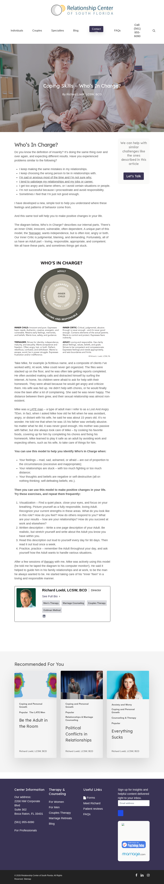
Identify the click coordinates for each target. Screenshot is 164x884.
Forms (91, 797)
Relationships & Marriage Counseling (79, 718)
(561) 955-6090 (137, 32)
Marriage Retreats (60, 818)
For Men (54, 807)
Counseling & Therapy (124, 718)
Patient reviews (93, 808)
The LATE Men (37, 712)
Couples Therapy (60, 812)
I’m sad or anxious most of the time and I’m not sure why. (55, 177)
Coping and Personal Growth (30, 705)
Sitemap (27, 879)
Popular (23, 712)
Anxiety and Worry (122, 704)
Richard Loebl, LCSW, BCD (84, 94)
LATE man (36, 409)
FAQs (86, 814)
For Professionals (25, 830)
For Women (56, 801)
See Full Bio (50, 596)
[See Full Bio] (60, 596)
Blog (52, 823)
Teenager (35, 233)
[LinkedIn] (44, 617)
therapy (49, 561)
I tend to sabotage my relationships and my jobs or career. (56, 181)
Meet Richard (91, 803)
